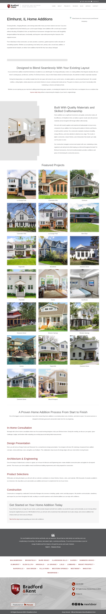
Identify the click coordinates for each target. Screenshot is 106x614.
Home (53, 6)
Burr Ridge (44, 560)
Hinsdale (40, 564)
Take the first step (14, 519)
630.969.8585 (86, 1)
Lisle (62, 564)
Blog (81, 6)
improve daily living (35, 92)
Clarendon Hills (59, 560)
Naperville (18, 568)
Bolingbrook (16, 560)
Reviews (75, 6)
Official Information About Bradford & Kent (83, 612)
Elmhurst (15, 564)
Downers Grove (87, 560)
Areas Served (66, 612)
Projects (67, 6)
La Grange (52, 564)
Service (88, 6)
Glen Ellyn (28, 564)
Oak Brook (31, 568)
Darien (73, 560)
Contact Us (79, 594)
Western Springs (60, 568)
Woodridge (52, 572)
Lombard (71, 564)
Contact (96, 1)
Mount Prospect (85, 564)
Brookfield (30, 560)
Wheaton (87, 568)
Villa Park (44, 568)
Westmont (75, 568)
